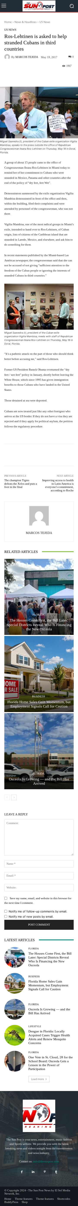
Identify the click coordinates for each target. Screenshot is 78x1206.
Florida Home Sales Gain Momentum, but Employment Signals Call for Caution (48, 985)
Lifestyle (34, 1026)
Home (8, 22)
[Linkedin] (33, 1172)
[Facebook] (22, 1172)
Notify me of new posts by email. (31, 916)
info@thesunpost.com (46, 1161)
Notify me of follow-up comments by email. (38, 911)
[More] (55, 76)
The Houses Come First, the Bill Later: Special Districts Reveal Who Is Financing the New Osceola (39, 624)
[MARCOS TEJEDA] (7, 57)
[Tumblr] (56, 1172)
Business (38, 696)
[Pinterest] (45, 1172)
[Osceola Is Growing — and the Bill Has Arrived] (39, 751)
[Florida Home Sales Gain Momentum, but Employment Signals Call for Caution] (39, 674)
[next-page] (14, 797)
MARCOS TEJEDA (26, 57)
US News (44, 22)
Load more (37, 1079)
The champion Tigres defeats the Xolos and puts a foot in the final (20, 484)
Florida (38, 614)
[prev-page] (7, 797)
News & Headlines (26, 22)
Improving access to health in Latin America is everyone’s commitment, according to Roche (58, 485)
